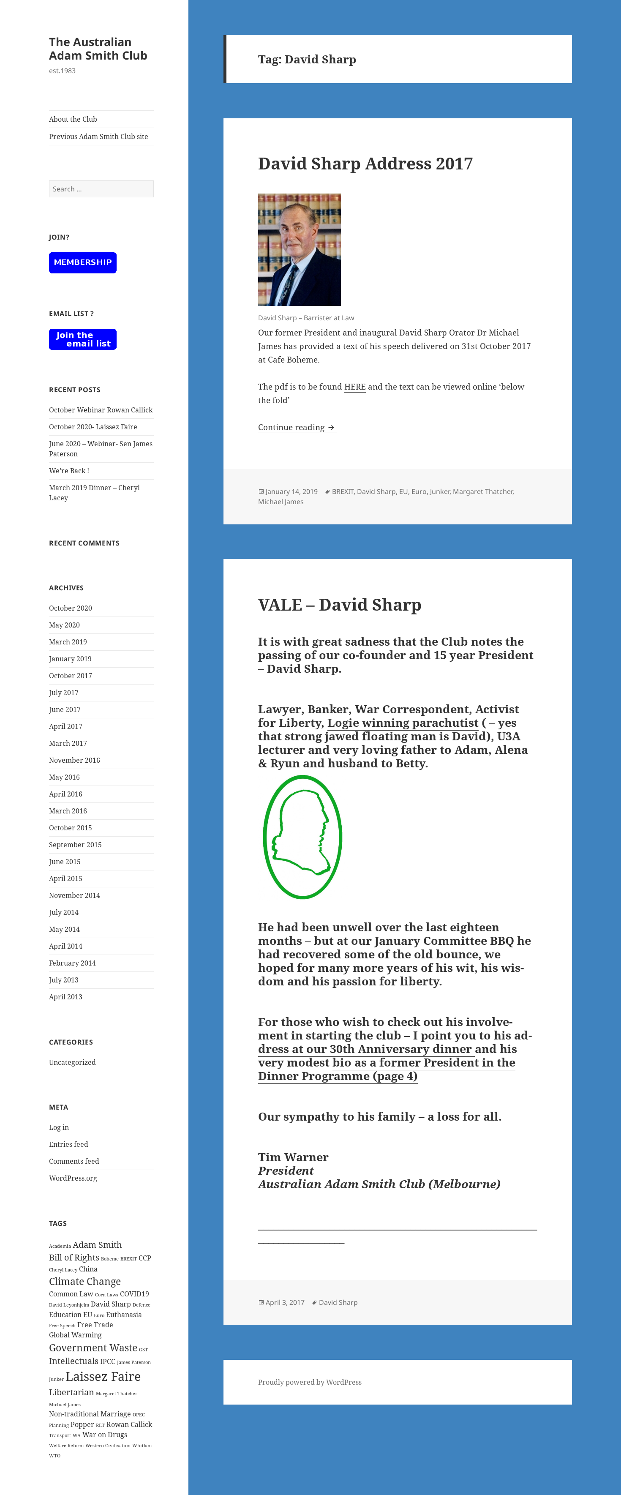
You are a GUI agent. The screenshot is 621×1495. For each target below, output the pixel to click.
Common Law (71, 1294)
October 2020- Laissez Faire (93, 426)
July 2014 (64, 912)
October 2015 (70, 827)
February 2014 (72, 963)
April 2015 (65, 878)
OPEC (139, 1415)
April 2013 (65, 996)
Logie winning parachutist (403, 722)
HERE (355, 386)
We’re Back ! (69, 470)
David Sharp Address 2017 (365, 163)
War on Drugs (104, 1434)
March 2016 (68, 811)
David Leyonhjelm (69, 1305)
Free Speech (62, 1326)
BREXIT (128, 1259)
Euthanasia (124, 1314)
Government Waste (93, 1347)
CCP (145, 1258)
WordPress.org (73, 1178)
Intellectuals (73, 1361)
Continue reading (297, 427)
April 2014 (65, 946)
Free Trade (95, 1324)
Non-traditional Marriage (90, 1414)
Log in (59, 1127)
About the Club (73, 119)
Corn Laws (106, 1295)
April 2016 (65, 794)
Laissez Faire (103, 1376)
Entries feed (68, 1144)
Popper (82, 1424)
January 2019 (70, 658)
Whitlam (142, 1446)
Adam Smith (97, 1244)
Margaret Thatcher (116, 1394)
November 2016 (74, 760)
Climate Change (85, 1281)
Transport (60, 1435)
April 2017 (65, 726)
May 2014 (64, 929)
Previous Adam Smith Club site (98, 136)
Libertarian (71, 1392)
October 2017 (70, 675)
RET (100, 1425)
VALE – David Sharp (340, 604)
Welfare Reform (66, 1446)
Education (65, 1314)
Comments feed (74, 1161)
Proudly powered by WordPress (310, 1382)
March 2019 (68, 642)
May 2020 (64, 625)
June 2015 (65, 861)
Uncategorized (72, 1062)
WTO (54, 1456)
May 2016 (64, 777)
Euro (99, 1315)
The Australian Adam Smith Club (98, 48)
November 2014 (74, 895)
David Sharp (111, 1304)
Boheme (110, 1259)
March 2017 (68, 743)
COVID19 (134, 1294)
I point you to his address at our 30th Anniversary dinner (395, 1041)
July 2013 (64, 980)
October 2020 (70, 608)
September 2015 (75, 844)
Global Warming (75, 1334)
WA (77, 1435)
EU (87, 1314)
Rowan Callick (129, 1424)
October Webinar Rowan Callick (101, 410)
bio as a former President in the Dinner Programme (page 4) (386, 1068)
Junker (56, 1379)
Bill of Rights (74, 1257)
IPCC (107, 1361)
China (88, 1269)
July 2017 (64, 692)
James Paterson (134, 1362)
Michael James (65, 1405)
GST (143, 1350)
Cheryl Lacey (63, 1270)
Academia (60, 1246)
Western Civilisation (108, 1446)
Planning (59, 1425)
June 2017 (65, 709)
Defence (141, 1305)
